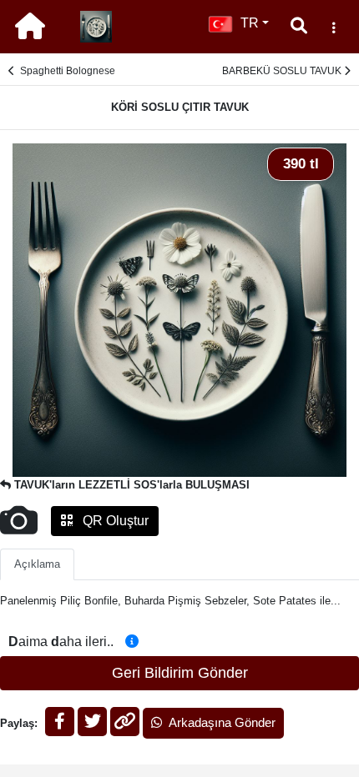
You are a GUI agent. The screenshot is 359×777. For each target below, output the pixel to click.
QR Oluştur (114, 521)
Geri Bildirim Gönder (180, 672)
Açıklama (37, 564)
